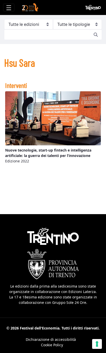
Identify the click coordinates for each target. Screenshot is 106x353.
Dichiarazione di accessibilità (51, 339)
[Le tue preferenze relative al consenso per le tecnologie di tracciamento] (97, 344)
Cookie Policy (52, 344)
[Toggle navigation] (8, 7)
